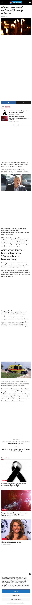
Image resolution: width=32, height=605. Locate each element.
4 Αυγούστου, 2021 (5, 16)
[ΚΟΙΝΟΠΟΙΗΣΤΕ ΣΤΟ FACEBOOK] (8, 102)
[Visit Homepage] (16, 2)
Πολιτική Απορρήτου (19, 603)
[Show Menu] (2, 2)
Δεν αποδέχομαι (16, 595)
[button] (29, 574)
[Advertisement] (16, 51)
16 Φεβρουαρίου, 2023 (14, 114)
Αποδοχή (16, 591)
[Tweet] (23, 102)
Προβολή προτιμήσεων (16, 599)
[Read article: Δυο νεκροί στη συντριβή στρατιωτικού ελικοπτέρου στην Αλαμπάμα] (4, 112)
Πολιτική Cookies (11, 603)
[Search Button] (30, 2)
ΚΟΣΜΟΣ (4, 480)
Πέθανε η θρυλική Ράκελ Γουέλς (11, 542)
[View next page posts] (17, 125)
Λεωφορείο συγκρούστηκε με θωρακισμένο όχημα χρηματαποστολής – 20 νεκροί (19, 118)
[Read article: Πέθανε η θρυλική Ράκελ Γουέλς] (16, 529)
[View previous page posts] (14, 125)
